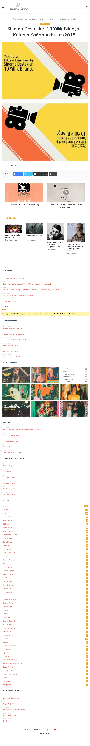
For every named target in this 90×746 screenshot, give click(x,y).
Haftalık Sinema (8, 624)
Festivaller (6, 656)
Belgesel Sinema (9, 628)
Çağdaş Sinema (8, 581)
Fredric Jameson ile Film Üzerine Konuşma (34, 237)
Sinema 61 (6, 517)
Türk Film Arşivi (8, 574)
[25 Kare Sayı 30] (45, 375)
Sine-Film (6, 617)
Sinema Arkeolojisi (9, 646)
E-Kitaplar (6, 649)
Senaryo (6, 610)
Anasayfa (17, 19)
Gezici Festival (8, 667)
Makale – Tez (7, 642)
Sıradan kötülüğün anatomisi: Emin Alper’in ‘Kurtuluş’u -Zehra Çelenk (76, 248)
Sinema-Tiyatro (8, 560)
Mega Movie (7, 527)
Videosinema (7, 545)
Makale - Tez (26, 19)
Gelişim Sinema (8, 571)
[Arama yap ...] (87, 7)
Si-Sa (5, 596)
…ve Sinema (7, 567)
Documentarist (8, 670)
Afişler (5, 506)
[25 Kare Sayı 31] (16, 375)
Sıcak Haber (7, 681)
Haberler (6, 678)
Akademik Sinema (9, 599)
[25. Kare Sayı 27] (16, 392)
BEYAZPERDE (8, 578)
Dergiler (5, 510)
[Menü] (3, 7)
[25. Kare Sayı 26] (16, 409)
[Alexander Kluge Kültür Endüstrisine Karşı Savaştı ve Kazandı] (55, 231)
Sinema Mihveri (8, 635)
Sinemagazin (7, 538)
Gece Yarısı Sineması (10, 535)
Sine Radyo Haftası (10, 553)
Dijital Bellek (7, 653)
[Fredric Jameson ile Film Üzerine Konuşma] (34, 228)
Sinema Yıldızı (8, 603)
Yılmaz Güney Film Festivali (12, 663)
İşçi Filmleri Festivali (10, 660)
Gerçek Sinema (8, 585)
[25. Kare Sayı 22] (74, 409)
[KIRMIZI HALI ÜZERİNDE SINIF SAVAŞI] (14, 228)
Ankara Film (7, 632)
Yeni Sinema (7, 520)
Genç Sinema (8, 542)
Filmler (5, 639)
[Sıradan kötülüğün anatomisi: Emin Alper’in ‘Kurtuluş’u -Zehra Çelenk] (76, 233)
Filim (4, 513)
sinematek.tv (60, 730)
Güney (5, 556)
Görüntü (6, 614)
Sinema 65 (7, 549)
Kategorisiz (7, 685)
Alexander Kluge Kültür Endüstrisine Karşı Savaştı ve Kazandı (55, 245)
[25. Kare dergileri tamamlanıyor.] (74, 375)
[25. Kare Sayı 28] (74, 392)
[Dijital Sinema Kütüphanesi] (17, 6)
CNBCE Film (7, 606)
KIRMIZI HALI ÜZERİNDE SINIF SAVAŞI (13, 236)
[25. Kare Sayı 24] (45, 409)
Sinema (5, 563)
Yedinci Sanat (8, 531)
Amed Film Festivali (10, 674)
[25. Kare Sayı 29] (45, 392)
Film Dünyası (7, 592)
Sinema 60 (7, 589)
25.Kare (6, 524)
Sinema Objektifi (9, 621)
